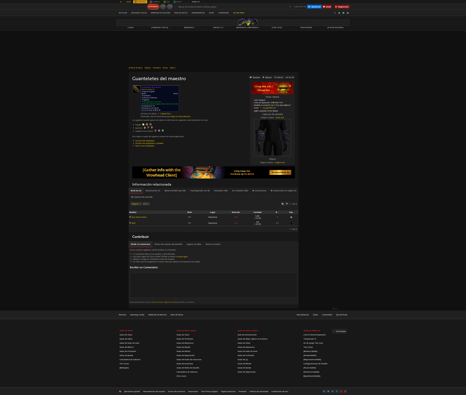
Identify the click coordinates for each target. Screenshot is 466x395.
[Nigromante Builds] (312, 359)
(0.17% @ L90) (156, 102)
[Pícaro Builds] (310, 368)
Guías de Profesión (128, 351)
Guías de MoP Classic (186, 330)
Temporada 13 (310, 339)
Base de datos (181, 13)
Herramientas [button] (198, 13)
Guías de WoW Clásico (248, 330)
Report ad (334, 308)
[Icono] (136, 89)
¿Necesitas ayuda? (132, 391)
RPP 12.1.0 (163, 6)
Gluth (133, 223)
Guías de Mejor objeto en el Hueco (252, 339)
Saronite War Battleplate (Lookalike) (149, 143)
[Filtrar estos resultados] (287, 204)
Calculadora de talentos (130, 359)
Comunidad (223, 13)
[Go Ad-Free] (239, 13)
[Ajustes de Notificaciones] (339, 13)
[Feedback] (343, 13)
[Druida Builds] (310, 355)
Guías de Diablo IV (312, 330)
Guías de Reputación (186, 355)
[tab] (136, 191)
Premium (242, 391)
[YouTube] (341, 391)
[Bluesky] (332, 391)
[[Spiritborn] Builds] (312, 376)
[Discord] (324, 391)
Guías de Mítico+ (127, 347)
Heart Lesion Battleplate (144, 146)
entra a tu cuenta (156, 302)
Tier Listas (124, 363)
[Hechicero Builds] (311, 372)
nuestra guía (182, 256)
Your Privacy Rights (209, 391)
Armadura (157, 68)
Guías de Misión (183, 351)
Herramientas (303, 315)
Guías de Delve (126, 339)
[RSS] (345, 391)
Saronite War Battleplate (144, 141)
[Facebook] (337, 391)
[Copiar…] (282, 204)
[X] (328, 391)
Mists (179, 2)
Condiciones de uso (279, 391)
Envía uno (280, 117)
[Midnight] (124, 368)
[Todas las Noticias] (121, 1)
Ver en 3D (290, 77)
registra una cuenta (170, 302)
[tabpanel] (214, 216)
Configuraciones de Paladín (315, 363)
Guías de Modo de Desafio (188, 368)
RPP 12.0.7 (170, 6)
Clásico (156, 2)
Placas (165, 68)
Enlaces (280, 77)
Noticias (123, 13)
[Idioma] (348, 13)
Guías (211, 13)
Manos (172, 68)
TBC (168, 2)
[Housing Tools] (137, 315)
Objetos (148, 68)
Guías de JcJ (243, 359)
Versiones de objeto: (149, 113)
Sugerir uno (279, 162)
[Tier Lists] (181, 376)
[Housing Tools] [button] (139, 13)
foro (166, 261)
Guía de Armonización (247, 335)
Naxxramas (212, 217)
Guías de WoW (126, 330)
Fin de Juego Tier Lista (313, 343)
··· (185, 2)
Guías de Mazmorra (185, 343)
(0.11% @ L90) (173, 104)
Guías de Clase (126, 335)
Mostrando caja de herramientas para (156, 116)
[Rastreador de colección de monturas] (213, 172)
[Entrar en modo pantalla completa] (335, 13)
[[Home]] (131, 7)
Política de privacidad (259, 391)
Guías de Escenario (185, 363)
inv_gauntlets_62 (269, 108)
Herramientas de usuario (154, 391)
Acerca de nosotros (176, 391)
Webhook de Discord (160, 13)
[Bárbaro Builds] (310, 351)
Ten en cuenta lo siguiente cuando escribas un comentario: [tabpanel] (165, 276)
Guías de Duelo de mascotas (189, 359)
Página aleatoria (228, 391)
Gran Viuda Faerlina (139, 217)
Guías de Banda (126, 355)
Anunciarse (193, 391)
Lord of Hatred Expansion (315, 335)
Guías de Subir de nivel (129, 343)
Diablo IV (198, 2)
